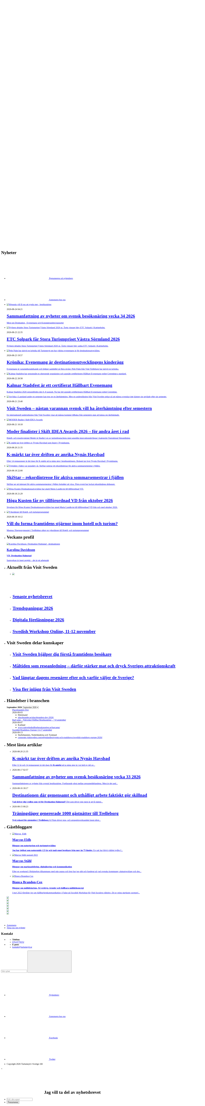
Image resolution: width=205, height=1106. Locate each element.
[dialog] (102, 1085)
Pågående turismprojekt (22, 116)
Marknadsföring (19, 111)
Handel (15, 61)
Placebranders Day (20, 710)
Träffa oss (11, 19)
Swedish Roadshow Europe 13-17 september (32, 730)
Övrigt (15, 173)
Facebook (53, 1038)
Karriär (10, 78)
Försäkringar (17, 136)
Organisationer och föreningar (25, 161)
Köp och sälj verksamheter (24, 146)
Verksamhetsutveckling (22, 171)
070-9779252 (18, 942)
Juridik (15, 143)
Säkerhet (16, 163)
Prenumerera (13, 1102)
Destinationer (18, 58)
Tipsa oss (11, 9)
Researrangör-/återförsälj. (23, 71)
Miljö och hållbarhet (21, 156)
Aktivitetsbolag (19, 53)
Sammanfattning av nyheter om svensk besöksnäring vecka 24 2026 (42, 223)
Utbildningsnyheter (20, 88)
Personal (16, 158)
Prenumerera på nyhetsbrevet (20, 239)
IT (13, 141)
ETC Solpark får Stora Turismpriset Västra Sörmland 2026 (38, 196)
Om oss (10, 17)
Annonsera (11, 12)
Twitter (52, 1059)
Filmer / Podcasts (19, 103)
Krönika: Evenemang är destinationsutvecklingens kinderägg (39, 198)
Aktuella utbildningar (21, 81)
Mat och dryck (18, 153)
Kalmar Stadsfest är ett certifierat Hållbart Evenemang (36, 201)
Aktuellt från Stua (20, 128)
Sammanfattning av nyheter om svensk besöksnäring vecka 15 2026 (42, 228)
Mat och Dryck (19, 66)
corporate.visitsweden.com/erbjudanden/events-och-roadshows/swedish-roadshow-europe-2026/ (60, 737)
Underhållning (18, 166)
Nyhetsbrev (54, 995)
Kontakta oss (12, 14)
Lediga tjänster (18, 83)
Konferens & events (21, 63)
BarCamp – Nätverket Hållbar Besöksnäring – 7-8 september (39, 720)
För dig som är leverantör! (23, 176)
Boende (15, 56)
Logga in (11, 186)
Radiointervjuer (19, 118)
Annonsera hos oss (57, 300)
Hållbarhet (16, 106)
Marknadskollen (14, 91)
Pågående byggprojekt (22, 113)
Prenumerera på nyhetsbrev (61, 278)
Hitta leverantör (13, 131)
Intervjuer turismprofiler (22, 108)
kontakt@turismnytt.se (22, 947)
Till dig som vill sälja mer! (23, 178)
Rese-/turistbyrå (19, 68)
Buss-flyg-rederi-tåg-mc (22, 73)
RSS (9, 235)
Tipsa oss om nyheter (16, 928)
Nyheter (10, 51)
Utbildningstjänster (20, 168)
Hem (9, 48)
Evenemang (17, 98)
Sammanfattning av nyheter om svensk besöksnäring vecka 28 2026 (42, 218)
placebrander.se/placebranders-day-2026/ (36, 717)
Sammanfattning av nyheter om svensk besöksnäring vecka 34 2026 (42, 193)
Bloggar (15, 93)
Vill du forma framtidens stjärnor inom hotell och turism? (37, 210)
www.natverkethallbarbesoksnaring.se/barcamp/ (39, 727)
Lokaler (15, 148)
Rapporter (16, 121)
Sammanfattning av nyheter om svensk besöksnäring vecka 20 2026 (42, 225)
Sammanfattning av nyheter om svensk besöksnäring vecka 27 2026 (42, 220)
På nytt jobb (17, 86)
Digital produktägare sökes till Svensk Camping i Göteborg (38, 230)
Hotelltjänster (18, 138)
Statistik (15, 126)
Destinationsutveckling (17, 76)
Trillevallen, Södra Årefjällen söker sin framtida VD (35, 215)
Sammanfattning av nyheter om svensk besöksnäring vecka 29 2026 (42, 213)
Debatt (15, 96)
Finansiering (17, 101)
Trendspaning (18, 123)
